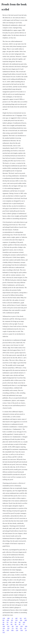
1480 (25, 620)
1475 (25, 618)
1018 (21, 630)
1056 (21, 620)
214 (26, 630)
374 (12, 628)
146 (15, 622)
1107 (8, 626)
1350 (8, 630)
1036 (8, 620)
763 (7, 622)
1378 (4, 618)
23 (12, 618)
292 (15, 624)
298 (12, 626)
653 (21, 618)
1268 (8, 618)
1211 (21, 628)
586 (19, 622)
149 (3, 622)
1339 (21, 626)
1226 (17, 630)
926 (17, 628)
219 (25, 628)
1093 (26, 626)
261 (7, 624)
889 (3, 624)
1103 (17, 626)
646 (11, 624)
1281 (4, 628)
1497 (16, 618)
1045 (24, 622)
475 (11, 622)
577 (23, 624)
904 (3, 620)
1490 (4, 626)
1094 (12, 630)
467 (19, 624)
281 (3, 630)
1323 (8, 628)
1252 (16, 620)
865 (12, 620)
